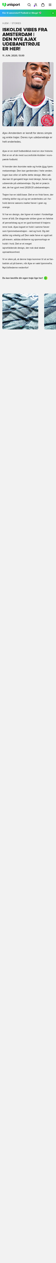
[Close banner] (53, 13)
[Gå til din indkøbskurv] (42, 4)
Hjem (5, 23)
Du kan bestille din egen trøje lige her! (22, 278)
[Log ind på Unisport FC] (35, 4)
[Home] (11, 5)
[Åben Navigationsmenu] (50, 4)
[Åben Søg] (29, 5)
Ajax (44, 166)
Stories (16, 23)
